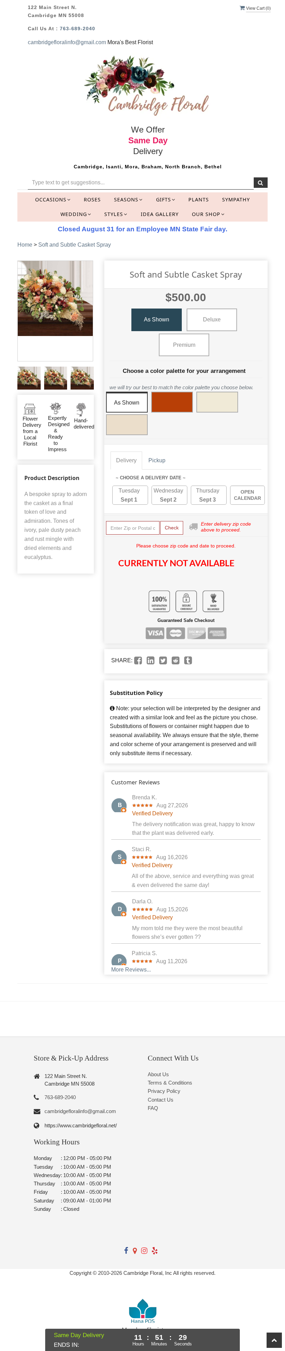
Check (172, 527)
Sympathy (236, 199)
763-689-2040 (77, 28)
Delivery (126, 460)
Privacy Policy (164, 1091)
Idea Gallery (160, 214)
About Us (158, 1074)
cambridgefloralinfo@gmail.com (67, 42)
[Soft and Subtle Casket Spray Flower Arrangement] (29, 378)
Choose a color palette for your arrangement (184, 371)
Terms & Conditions (170, 1083)
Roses (92, 199)
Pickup (156, 460)
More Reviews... (131, 970)
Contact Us (160, 1100)
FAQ (153, 1108)
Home (24, 245)
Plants (198, 199)
